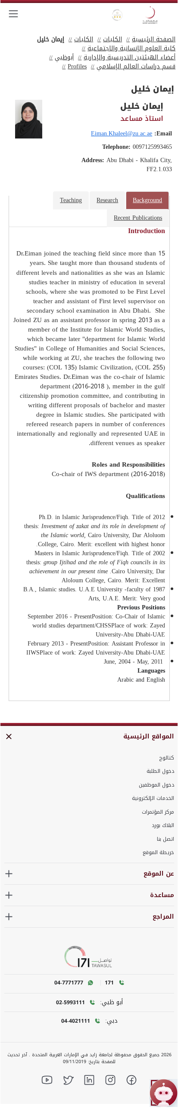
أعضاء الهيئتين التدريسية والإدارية (129, 57)
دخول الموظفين (156, 785)
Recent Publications (138, 218)
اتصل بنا (165, 839)
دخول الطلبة (160, 771)
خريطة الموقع (158, 852)
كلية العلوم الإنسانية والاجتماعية (131, 48)
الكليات (112, 39)
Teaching (71, 200)
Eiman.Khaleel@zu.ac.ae (121, 133)
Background (147, 200)
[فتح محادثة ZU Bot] (164, 1093)
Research (107, 200)
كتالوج (166, 758)
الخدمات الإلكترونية (153, 798)
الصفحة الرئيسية (153, 39)
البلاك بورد (163, 825)
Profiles (77, 66)
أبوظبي (64, 57)
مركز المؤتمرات (158, 812)
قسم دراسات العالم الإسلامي (136, 66)
